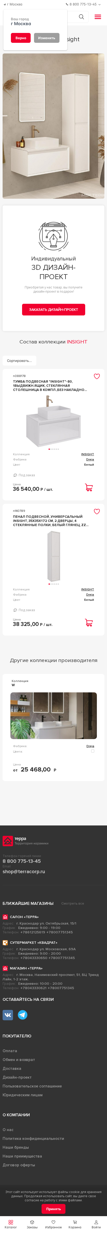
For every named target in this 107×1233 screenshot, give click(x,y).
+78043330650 (34, 958)
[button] (96, 1224)
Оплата (10, 1051)
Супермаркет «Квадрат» (33, 942)
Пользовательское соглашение (32, 1086)
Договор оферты (19, 1165)
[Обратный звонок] (100, 4)
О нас (8, 1129)
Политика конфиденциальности (33, 1138)
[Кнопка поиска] (81, 16)
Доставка (12, 1068)
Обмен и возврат (19, 1059)
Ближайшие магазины (28, 903)
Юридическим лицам (23, 1095)
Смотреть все (72, 903)
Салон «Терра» (24, 917)
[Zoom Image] (54, 126)
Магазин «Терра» (26, 968)
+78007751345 (59, 932)
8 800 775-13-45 (22, 861)
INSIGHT (87, 454)
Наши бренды (16, 1147)
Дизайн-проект (17, 1077)
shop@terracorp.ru (24, 872)
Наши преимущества (22, 1156)
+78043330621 (33, 988)
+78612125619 (33, 932)
